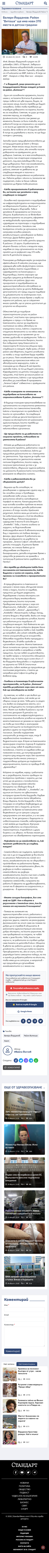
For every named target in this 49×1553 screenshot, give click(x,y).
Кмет (6, 1041)
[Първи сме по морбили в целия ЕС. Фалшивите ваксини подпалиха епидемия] (24, 1172)
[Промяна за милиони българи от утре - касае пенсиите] (10, 1374)
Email (6, 1315)
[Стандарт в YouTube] (29, 1021)
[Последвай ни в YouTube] (21, 1472)
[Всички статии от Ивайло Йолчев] (7, 1050)
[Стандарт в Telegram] (34, 1021)
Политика (24, 1486)
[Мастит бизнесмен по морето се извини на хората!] (10, 1422)
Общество (24, 1489)
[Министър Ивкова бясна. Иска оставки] (24, 1139)
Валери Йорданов (12, 1035)
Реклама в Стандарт (24, 1540)
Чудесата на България (24, 1496)
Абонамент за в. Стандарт (24, 1549)
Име (6, 1305)
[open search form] (45, 3)
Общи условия (24, 1530)
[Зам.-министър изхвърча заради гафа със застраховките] (24, 1106)
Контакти (24, 1543)
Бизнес (24, 1502)
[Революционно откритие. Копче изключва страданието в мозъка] (24, 1205)
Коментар (9, 1325)
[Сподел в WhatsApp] (36, 1060)
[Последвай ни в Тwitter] (28, 1472)
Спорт (24, 1509)
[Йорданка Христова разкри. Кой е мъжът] (10, 1437)
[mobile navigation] (4, 3)
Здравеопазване (17, 12)
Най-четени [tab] (9, 1364)
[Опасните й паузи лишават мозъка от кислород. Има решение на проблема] (24, 1238)
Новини (5, 12)
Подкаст (24, 1493)
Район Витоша (30, 1035)
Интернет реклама (24, 1536)
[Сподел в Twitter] (21, 1060)
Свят (24, 1506)
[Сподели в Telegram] (31, 1060)
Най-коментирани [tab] (26, 1364)
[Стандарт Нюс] (24, 1467)
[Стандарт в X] (40, 1021)
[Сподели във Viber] (26, 1060)
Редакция (24, 1533)
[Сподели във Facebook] (16, 1060)
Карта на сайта (24, 1546)
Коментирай (13, 1067)
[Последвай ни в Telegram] (34, 1472)
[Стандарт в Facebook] (23, 1021)
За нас (24, 1527)
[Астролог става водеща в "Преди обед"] (10, 1390)
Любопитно (24, 1499)
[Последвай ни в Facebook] (15, 1472)
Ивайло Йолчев (22, 1052)
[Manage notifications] (43, 1547)
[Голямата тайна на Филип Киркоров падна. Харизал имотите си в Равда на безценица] (10, 1406)
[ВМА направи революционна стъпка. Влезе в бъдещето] (24, 1271)
